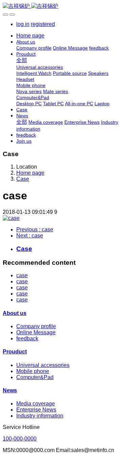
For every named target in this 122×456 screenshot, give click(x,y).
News (10, 390)
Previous (34, 229)
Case (22, 179)
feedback (27, 338)
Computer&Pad (35, 377)
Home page (30, 35)
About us (14, 313)
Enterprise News (36, 409)
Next (29, 235)
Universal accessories (42, 365)
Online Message (36, 332)
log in (22, 24)
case (22, 275)
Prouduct (15, 351)
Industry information (39, 416)
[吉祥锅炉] (61, 6)
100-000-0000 (20, 438)
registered (43, 24)
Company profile (36, 326)
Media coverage (35, 403)
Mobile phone (32, 371)
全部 (21, 60)
